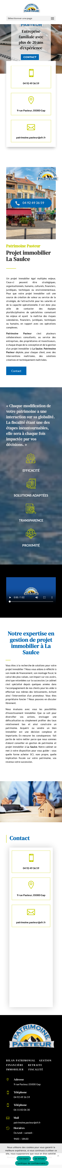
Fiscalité (35, 1069)
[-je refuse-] (58, 1155)
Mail (16, 1118)
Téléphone (20, 1092)
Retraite (35, 1065)
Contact (29, 57)
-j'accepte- (23, 1158)
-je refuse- (39, 1158)
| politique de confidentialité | (32, 1163)
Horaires (19, 1128)
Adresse (19, 1079)
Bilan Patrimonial (20, 1060)
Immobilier (15, 1069)
